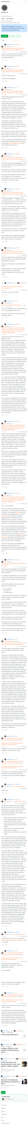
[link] (5, 52)
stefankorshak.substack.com (8, 1069)
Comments (12, 36)
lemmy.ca (18, 512)
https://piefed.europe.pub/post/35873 (12, 940)
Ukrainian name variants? (20, 801)
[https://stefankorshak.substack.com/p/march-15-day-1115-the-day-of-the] (24, 1064)
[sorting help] (16, 40)
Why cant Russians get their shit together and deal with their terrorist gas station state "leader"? (13, 643)
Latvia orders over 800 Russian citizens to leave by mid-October (14, 564)
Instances (3, 1114)
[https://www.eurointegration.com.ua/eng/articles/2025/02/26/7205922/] (24, 1081)
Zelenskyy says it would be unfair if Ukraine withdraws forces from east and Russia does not (13, 158)
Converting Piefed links (19, 786)
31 (3, 1054)
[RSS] (18, 40)
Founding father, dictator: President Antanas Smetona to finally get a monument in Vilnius (12, 92)
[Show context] (2, 52)
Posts (18, 36)
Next (3, 1092)
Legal (2, 1111)
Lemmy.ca (4, 537)
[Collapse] (2, 44)
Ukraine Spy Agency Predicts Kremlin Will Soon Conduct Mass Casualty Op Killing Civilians (12, 49)
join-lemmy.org (5, 1123)
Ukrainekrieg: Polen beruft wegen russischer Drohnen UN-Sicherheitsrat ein (12, 743)
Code (2, 1120)
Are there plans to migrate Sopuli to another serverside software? (12, 287)
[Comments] (24, 1036)
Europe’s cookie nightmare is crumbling (11, 305)
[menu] (26, 1)
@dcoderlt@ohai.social (15, 143)
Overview (4, 36)
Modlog (3, 1108)
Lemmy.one (5, 1)
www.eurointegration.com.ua (8, 1085)
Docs (2, 1117)
